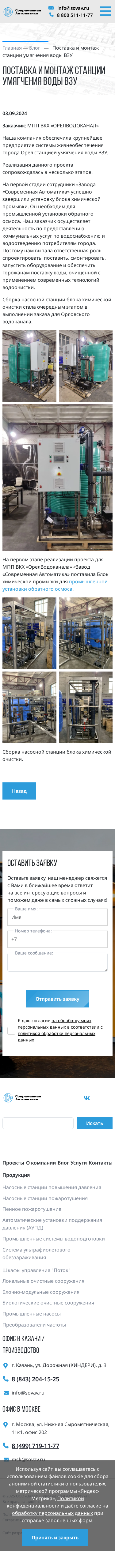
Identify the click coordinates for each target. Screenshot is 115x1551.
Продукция (16, 1175)
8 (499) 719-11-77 (35, 1446)
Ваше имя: (26, 909)
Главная (12, 47)
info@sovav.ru (73, 8)
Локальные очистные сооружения (43, 1281)
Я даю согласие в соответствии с (60, 1030)
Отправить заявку (57, 999)
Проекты (13, 1162)
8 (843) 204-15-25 (35, 1379)
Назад (19, 791)
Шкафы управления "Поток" (36, 1270)
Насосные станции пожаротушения (45, 1198)
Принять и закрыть (55, 1537)
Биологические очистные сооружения (48, 1302)
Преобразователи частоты (34, 1324)
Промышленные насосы (31, 1313)
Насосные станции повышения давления (51, 1187)
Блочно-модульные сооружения (40, 1292)
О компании (41, 1162)
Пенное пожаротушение (31, 1209)
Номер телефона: (33, 931)
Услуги (79, 1162)
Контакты (101, 1162)
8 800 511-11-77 (75, 15)
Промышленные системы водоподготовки (53, 1238)
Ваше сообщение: (34, 953)
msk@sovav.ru (28, 1459)
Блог (34, 47)
